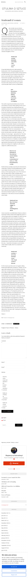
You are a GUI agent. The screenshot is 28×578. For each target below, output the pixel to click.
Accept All (14, 566)
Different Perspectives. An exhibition (10, 486)
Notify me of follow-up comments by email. (5, 396)
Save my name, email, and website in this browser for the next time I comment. (5, 383)
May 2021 (3, 518)
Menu (4, 2)
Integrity (3, 490)
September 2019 (5, 545)
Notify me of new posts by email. (5, 405)
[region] (14, 565)
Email (3, 367)
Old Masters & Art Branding (8, 482)
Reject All (14, 574)
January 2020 (4, 538)
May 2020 (3, 528)
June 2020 (3, 525)
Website (3, 372)
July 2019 (3, 550)
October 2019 (4, 543)
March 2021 (4, 520)
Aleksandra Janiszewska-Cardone (9, 23)
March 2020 (4, 533)
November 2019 (5, 540)
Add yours (16, 323)
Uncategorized (4, 505)
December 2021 (5, 513)
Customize (14, 570)
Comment (3, 341)
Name (3, 362)
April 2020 (3, 530)
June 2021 (3, 515)
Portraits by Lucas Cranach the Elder (10, 477)
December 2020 (5, 523)
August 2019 (4, 548)
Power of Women (5, 495)
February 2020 (4, 535)
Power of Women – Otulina (12, 327)
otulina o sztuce (14, 8)
